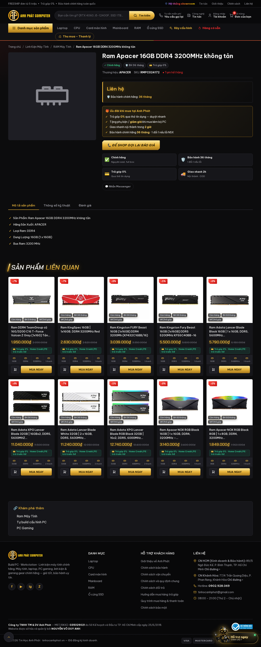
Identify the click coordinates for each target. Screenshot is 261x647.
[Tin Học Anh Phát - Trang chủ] (30, 15)
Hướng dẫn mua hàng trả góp (159, 594)
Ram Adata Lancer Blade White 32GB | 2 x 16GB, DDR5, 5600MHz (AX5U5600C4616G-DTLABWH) (78, 434)
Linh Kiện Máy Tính (37, 47)
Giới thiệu (217, 3)
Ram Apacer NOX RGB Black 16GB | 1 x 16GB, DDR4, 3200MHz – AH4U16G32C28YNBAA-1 (179, 434)
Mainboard (120, 28)
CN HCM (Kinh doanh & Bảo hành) (221, 561)
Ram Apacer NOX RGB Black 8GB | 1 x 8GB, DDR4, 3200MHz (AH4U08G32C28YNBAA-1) (229, 434)
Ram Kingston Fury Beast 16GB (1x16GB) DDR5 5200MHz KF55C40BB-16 (178, 331)
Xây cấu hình (183, 28)
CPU (77, 28)
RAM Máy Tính (62, 47)
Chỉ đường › (212, 569)
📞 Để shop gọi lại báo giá (131, 145)
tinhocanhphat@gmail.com (216, 592)
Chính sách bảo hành (154, 567)
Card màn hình (96, 28)
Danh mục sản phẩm (33, 28)
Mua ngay (36, 369)
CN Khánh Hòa (208, 575)
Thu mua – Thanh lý (77, 36)
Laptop (62, 28)
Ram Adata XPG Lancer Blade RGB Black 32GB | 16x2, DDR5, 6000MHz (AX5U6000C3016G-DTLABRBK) (127, 434)
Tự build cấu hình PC (31, 522)
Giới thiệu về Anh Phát (155, 561)
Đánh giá (85, 205)
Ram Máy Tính (27, 516)
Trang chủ (14, 47)
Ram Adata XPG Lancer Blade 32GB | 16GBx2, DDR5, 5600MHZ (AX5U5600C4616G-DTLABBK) (31, 434)
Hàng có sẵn (211, 28)
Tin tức (203, 3)
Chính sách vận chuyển (156, 574)
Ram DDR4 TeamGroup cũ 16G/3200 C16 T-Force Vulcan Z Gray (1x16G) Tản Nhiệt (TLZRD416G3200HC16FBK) (31, 331)
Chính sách (233, 3)
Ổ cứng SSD (155, 28)
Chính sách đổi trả (153, 588)
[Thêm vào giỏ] (15, 369)
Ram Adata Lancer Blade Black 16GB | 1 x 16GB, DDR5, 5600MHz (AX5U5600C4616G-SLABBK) (228, 331)
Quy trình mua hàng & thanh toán (162, 601)
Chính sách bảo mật (154, 607)
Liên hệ (248, 3)
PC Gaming (25, 528)
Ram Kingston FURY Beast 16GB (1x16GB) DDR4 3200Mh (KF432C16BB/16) (129, 331)
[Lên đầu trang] (9, 637)
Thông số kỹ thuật (57, 205)
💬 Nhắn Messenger (118, 186)
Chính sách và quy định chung (160, 581)
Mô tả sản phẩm (23, 205)
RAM (137, 28)
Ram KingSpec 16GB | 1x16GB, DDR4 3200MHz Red (80, 329)
